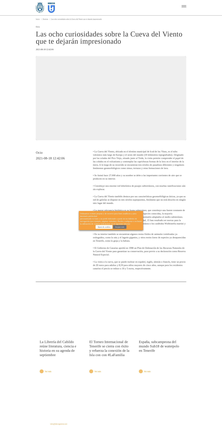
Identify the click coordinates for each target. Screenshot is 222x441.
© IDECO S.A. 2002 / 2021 (166, 432)
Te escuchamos (164, 421)
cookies (97, 224)
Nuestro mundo (133, 416)
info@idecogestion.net (58, 424)
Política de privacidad (43, 432)
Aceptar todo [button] (119, 227)
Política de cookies (132, 432)
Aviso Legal (75, 432)
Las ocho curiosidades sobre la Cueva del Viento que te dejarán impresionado (76, 19)
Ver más (48, 371)
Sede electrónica (165, 416)
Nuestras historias (134, 421)
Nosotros (130, 412)
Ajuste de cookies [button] (104, 227)
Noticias (45, 19)
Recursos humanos (166, 412)
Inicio (38, 19)
